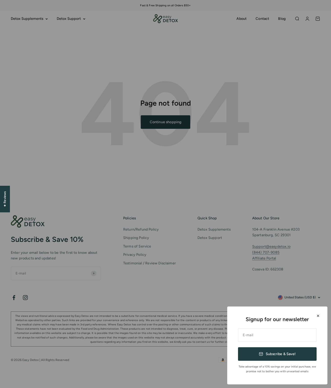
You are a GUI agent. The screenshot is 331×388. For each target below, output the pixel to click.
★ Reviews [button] (5, 199)
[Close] (318, 316)
